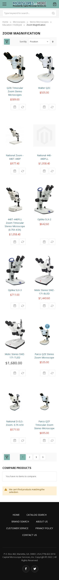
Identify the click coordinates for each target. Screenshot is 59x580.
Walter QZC (44, 87)
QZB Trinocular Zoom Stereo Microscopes (15, 91)
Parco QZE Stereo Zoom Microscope (44, 356)
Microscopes (19, 22)
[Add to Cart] (15, 107)
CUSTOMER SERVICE (17, 528)
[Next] (43, 457)
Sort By (23, 41)
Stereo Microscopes (39, 22)
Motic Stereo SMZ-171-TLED (15, 356)
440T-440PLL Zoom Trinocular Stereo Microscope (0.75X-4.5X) (15, 224)
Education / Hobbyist (12, 24)
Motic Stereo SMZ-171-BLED (44, 292)
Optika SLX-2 (44, 219)
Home (5, 22)
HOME (16, 514)
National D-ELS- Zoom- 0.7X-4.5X (15, 423)
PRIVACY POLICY (44, 528)
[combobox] (29, 13)
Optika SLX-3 (15, 290)
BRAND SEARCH (20, 521)
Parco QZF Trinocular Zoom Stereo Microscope (44, 425)
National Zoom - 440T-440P (15, 157)
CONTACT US (29, 535)
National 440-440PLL (44, 157)
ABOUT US (42, 521)
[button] (23, 107)
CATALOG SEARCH (37, 514)
